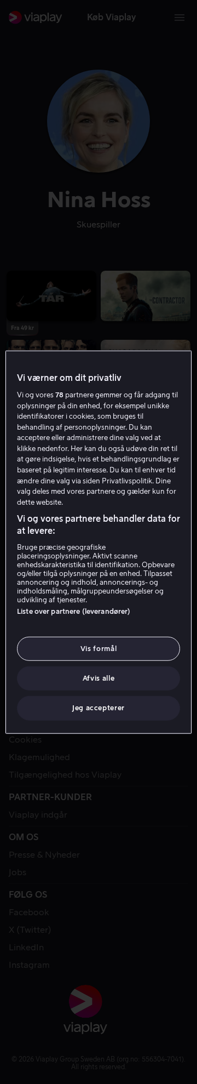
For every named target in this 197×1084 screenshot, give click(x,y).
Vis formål (98, 648)
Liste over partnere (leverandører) (73, 611)
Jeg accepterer (98, 707)
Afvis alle (99, 678)
